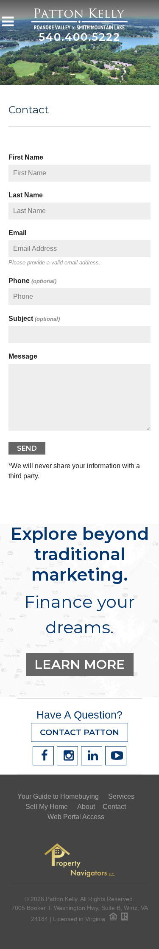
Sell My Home (46, 806)
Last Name (25, 195)
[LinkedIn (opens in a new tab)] (91, 755)
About (86, 806)
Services (121, 796)
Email (17, 232)
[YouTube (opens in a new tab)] (115, 755)
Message (22, 356)
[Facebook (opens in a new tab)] (43, 755)
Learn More (79, 664)
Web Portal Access (75, 816)
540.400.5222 (79, 37)
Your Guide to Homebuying (58, 796)
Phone (32, 280)
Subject (34, 318)
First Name (25, 157)
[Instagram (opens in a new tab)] (67, 755)
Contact (28, 109)
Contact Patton (79, 732)
